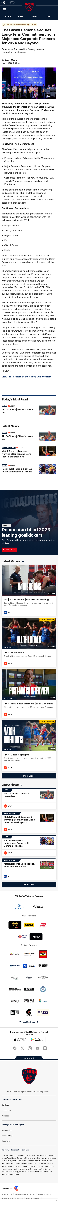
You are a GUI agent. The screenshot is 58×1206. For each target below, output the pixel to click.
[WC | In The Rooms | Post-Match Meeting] (29, 590)
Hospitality (6, 1141)
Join (48, 16)
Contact (5, 1105)
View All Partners (27, 1022)
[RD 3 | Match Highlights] (29, 745)
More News (29, 884)
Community (6, 1110)
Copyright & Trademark (12, 1198)
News (20, 16)
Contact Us (7, 1194)
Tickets (33, 16)
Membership (7, 1130)
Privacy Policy (43, 1091)
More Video (29, 776)
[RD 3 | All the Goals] (29, 642)
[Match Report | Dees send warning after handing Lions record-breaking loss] (29, 453)
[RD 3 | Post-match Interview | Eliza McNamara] (29, 693)
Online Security (33, 1198)
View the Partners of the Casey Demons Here (27, 376)
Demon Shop (7, 1135)
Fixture (8, 16)
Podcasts (6, 1116)
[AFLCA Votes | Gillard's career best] (29, 410)
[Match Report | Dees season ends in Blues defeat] (29, 869)
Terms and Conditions (25, 1194)
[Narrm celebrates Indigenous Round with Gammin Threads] (29, 469)
